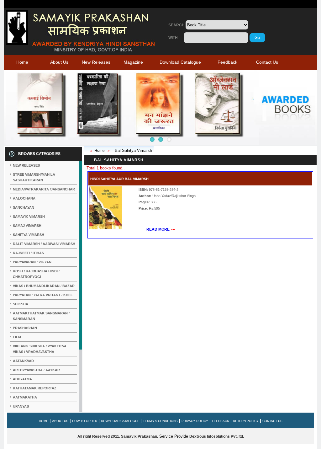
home (43, 421)
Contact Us (267, 62)
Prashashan (25, 328)
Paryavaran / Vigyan (32, 262)
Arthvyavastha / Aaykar (36, 370)
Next (12, 109)
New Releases (96, 62)
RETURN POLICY (246, 421)
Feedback (227, 62)
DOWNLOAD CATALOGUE (120, 421)
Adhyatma (22, 379)
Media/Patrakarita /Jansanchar (44, 189)
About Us (59, 62)
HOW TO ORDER (84, 421)
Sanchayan (23, 207)
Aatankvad (23, 361)
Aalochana (24, 198)
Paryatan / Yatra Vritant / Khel (43, 295)
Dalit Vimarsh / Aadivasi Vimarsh (44, 244)
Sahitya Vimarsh (28, 235)
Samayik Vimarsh (29, 216)
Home (22, 62)
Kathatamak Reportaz (34, 388)
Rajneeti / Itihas (28, 253)
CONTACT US (272, 421)
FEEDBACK (220, 421)
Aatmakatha (25, 397)
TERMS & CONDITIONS (160, 421)
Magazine (133, 62)
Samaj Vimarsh (27, 225)
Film (17, 337)
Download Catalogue (180, 62)
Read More (158, 229)
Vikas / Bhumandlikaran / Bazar (44, 286)
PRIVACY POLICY (195, 421)
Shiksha (20, 304)
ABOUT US (60, 421)
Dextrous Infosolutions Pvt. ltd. (216, 436)
